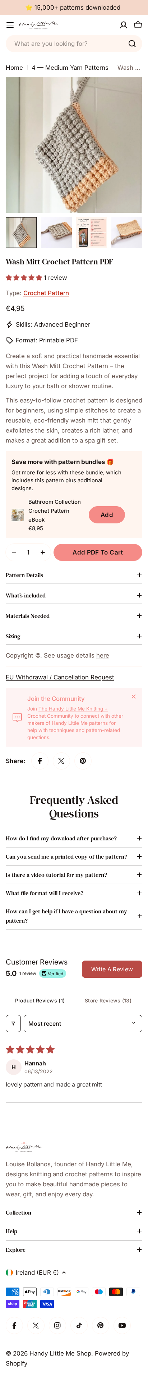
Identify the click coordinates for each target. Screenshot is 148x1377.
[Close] (133, 696)
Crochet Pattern (46, 293)
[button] (25, 277)
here (102, 655)
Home (14, 67)
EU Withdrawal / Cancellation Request (60, 677)
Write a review (112, 969)
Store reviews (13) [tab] (108, 1000)
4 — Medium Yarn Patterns (70, 67)
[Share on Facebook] (39, 761)
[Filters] (13, 1023)
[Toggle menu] (10, 25)
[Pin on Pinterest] (83, 761)
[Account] (123, 25)
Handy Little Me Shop (60, 1353)
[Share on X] (61, 761)
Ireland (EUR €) (37, 1272)
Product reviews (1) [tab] (40, 1000)
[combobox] (74, 43)
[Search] (132, 43)
